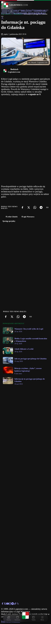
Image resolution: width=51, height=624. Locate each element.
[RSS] (17, 604)
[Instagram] (10, 604)
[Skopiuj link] (47, 207)
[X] (28, 207)
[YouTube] (7, 604)
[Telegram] (41, 207)
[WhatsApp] (34, 207)
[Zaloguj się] (2, 19)
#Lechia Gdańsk (12, 217)
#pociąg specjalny (9, 221)
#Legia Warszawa (28, 217)
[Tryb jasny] (2, 16)
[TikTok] (15, 604)
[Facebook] (22, 207)
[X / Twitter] (5, 604)
